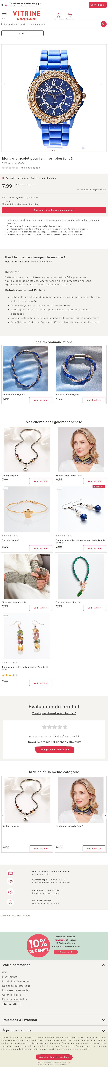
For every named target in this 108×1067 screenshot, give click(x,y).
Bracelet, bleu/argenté (68, 394)
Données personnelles (16, 990)
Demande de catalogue (16, 985)
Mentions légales (44, 1062)
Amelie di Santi (10, 535)
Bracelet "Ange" (10, 540)
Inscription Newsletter (15, 981)
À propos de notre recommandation (54, 210)
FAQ (4, 972)
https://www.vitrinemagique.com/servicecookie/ (64, 1049)
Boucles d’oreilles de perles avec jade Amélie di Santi (80, 541)
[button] (54, 965)
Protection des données (57, 1064)
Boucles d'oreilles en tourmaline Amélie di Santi (25, 668)
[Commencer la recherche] (104, 24)
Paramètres (42, 1064)
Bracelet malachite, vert (69, 602)
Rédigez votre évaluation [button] (54, 749)
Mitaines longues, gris (14, 602)
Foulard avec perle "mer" (69, 475)
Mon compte (9, 976)
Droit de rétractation (14, 999)
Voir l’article (41, 400)
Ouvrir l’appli (97, 4)
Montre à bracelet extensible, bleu (20, 204)
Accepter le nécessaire (61, 1062)
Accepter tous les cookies (54, 1057)
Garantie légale (11, 994)
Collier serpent (10, 475)
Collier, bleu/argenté (14, 394)
